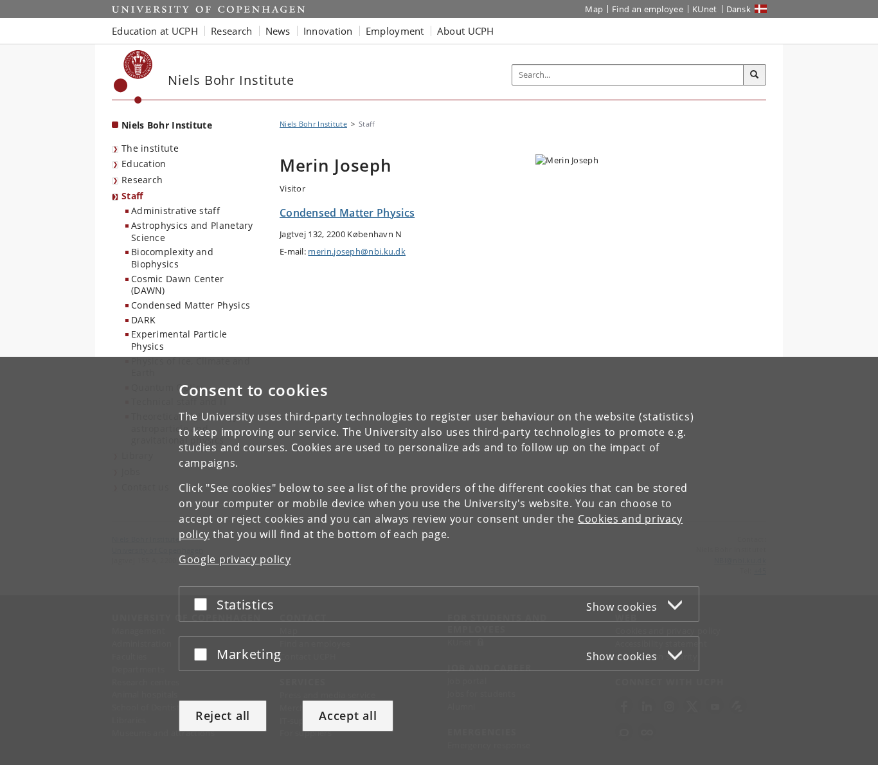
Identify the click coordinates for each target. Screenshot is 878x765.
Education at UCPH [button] (155, 30)
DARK (143, 320)
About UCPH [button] (465, 30)
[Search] (754, 75)
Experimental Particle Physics (179, 340)
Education (143, 164)
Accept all (348, 715)
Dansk (738, 9)
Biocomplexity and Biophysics (172, 258)
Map (594, 9)
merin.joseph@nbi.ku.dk (357, 251)
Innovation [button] (328, 30)
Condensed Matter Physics (190, 305)
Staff (132, 196)
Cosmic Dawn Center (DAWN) (177, 285)
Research (142, 180)
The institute (150, 148)
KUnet (704, 9)
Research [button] (231, 30)
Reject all (222, 715)
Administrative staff (175, 210)
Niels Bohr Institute (166, 125)
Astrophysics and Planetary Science (192, 231)
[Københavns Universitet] (133, 77)
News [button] (278, 30)
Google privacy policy (235, 559)
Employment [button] (395, 30)
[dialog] (439, 561)
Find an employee (647, 9)
